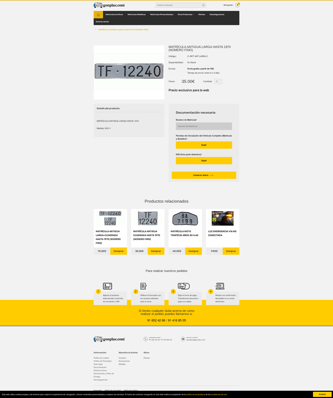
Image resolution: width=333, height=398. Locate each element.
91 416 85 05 (177, 320)
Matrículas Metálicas (137, 14)
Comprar (119, 251)
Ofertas (201, 14)
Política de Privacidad (102, 361)
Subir (204, 145)
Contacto (122, 358)
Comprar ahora (200, 175)
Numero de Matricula (186, 119)
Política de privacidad (113, 390)
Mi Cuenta (228, 5)
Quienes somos (102, 22)
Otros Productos (185, 14)
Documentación (100, 367)
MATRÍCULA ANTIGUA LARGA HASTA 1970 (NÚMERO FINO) (123, 30)
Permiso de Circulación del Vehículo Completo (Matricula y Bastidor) (204, 137)
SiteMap (122, 364)
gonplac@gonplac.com (196, 340)
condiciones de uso (219, 394)
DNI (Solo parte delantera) (189, 154)
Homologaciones (217, 14)
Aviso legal (98, 364)
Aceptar (322, 394)
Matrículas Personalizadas (161, 14)
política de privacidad (195, 394)
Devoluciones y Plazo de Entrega (104, 375)
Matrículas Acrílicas (114, 14)
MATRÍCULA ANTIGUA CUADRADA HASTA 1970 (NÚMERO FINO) (146, 235)
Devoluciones (124, 361)
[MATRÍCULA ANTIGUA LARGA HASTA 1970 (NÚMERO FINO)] (129, 71)
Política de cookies (101, 358)
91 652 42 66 (156, 320)
